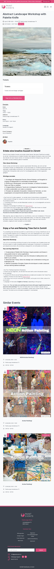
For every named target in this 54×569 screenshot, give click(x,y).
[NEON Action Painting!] (27, 330)
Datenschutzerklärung (32, 538)
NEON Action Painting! (27, 357)
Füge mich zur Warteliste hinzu (14, 98)
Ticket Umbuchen (20, 538)
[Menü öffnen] (50, 7)
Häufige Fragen (20, 535)
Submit (41, 550)
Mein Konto (20, 540)
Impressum (32, 541)
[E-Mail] (14, 554)
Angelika (10, 141)
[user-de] (48, 7)
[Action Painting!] (27, 394)
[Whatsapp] (14, 557)
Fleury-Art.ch (28, 206)
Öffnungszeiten (46, 1)
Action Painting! (27, 420)
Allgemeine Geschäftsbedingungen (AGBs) (32, 534)
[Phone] (14, 559)
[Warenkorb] (45, 7)
